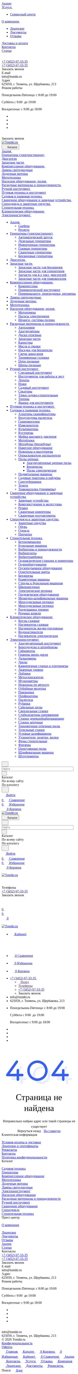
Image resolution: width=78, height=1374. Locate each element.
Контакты (9, 1153)
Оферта (7, 1347)
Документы (18, 32)
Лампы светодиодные (17, 1187)
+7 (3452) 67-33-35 (15, 61)
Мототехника (11, 1180)
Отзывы (15, 36)
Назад (24, 982)
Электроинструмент (16, 1191)
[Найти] (5, 789)
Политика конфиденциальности (24, 1157)
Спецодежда (10, 1210)
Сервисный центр (23, 14)
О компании (10, 1225)
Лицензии (17, 28)
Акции (6, 1244)
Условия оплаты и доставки (21, 1142)
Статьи (7, 1247)
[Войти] (3, 904)
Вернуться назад (29, 1131)
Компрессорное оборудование (23, 1176)
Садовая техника (14, 1168)
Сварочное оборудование (20, 1206)
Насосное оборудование (19, 1195)
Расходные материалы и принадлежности (31, 1198)
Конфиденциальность (17, 1343)
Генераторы (10, 1172)
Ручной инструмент (16, 1202)
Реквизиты (9, 1150)
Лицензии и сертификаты (20, 1146)
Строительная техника (18, 1213)
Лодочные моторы (15, 1183)
